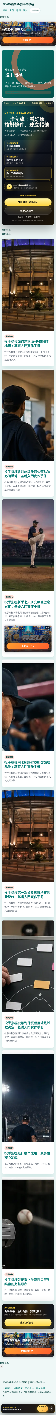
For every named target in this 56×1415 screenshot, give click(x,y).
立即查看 (42, 1408)
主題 (12, 10)
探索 (5, 10)
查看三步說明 (28, 211)
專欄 (18, 10)
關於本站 (29, 1388)
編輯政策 (18, 1388)
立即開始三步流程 (28, 202)
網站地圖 (40, 1388)
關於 (25, 10)
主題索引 (7, 1388)
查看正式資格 (28, 1322)
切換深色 (35, 10)
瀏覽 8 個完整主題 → (14, 92)
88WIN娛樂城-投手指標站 (18, 4)
